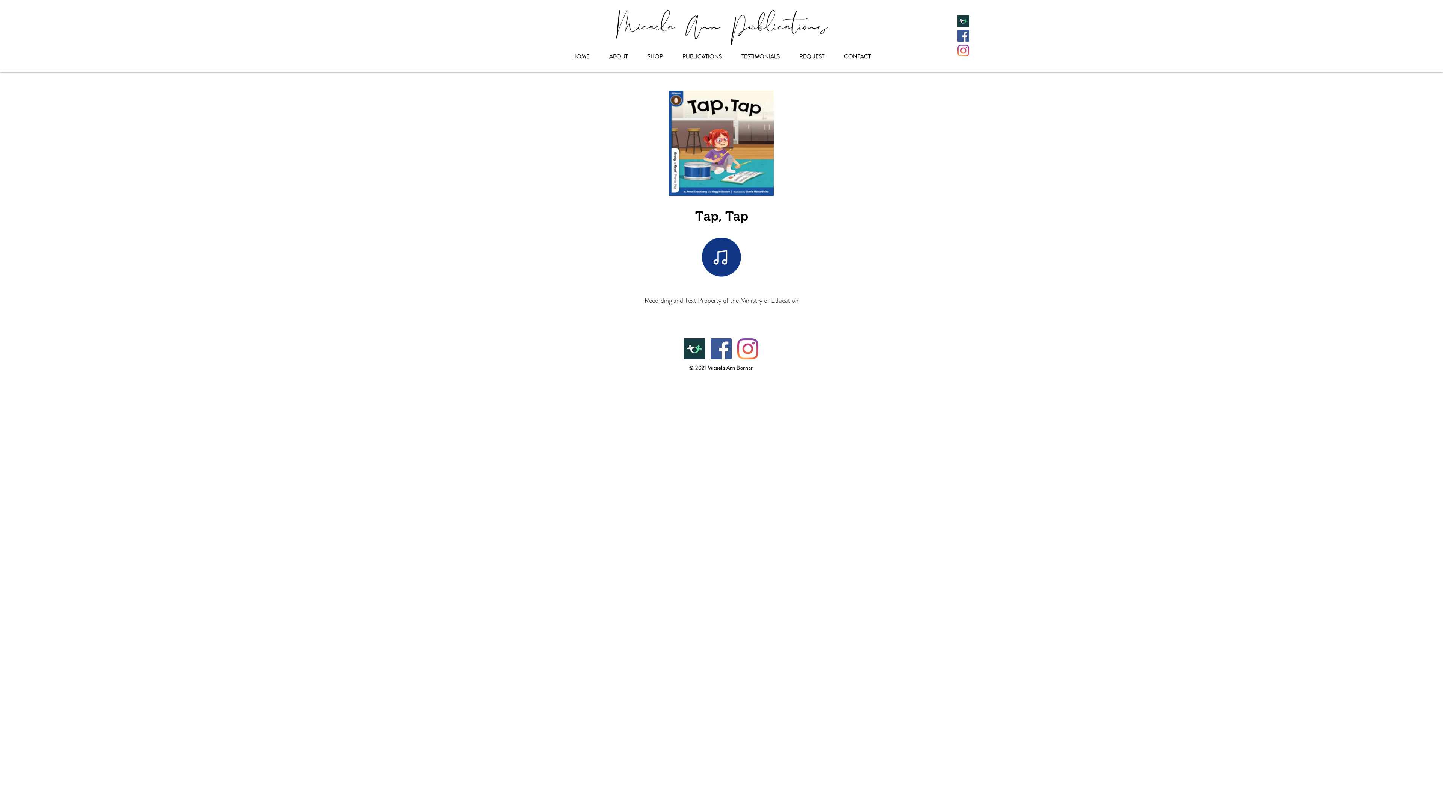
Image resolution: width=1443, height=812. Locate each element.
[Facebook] (963, 36)
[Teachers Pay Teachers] (963, 21)
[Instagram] (963, 50)
